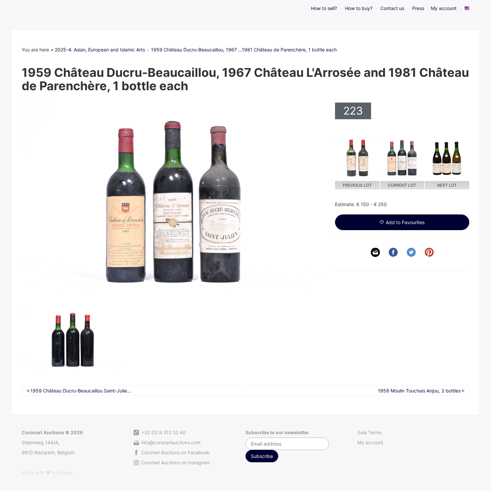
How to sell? (324, 8)
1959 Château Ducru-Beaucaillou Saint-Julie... (80, 390)
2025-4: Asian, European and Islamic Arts (100, 49)
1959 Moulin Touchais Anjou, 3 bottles (419, 390)
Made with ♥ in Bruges (47, 472)
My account (444, 8)
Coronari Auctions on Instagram (175, 462)
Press (418, 8)
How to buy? (358, 8)
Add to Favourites (405, 222)
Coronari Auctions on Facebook (174, 452)
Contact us (392, 8)
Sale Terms (369, 432)
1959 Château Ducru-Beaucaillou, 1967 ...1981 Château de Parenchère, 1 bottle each (244, 49)
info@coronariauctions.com (170, 442)
